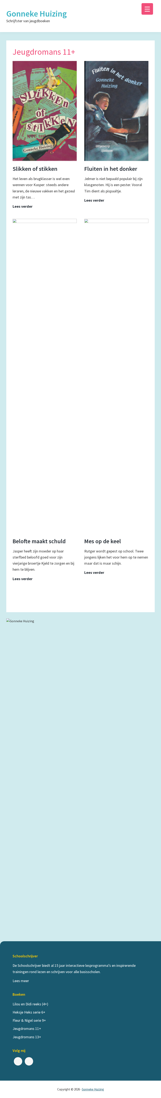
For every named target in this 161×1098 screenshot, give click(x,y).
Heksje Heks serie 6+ (29, 1012)
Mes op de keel (102, 541)
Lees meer (21, 980)
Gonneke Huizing (36, 13)
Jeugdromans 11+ (27, 1028)
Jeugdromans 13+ (27, 1036)
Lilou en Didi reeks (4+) (30, 1004)
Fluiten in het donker (110, 168)
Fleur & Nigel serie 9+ (29, 1020)
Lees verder (22, 206)
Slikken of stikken (35, 168)
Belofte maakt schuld (39, 541)
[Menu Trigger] (147, 9)
